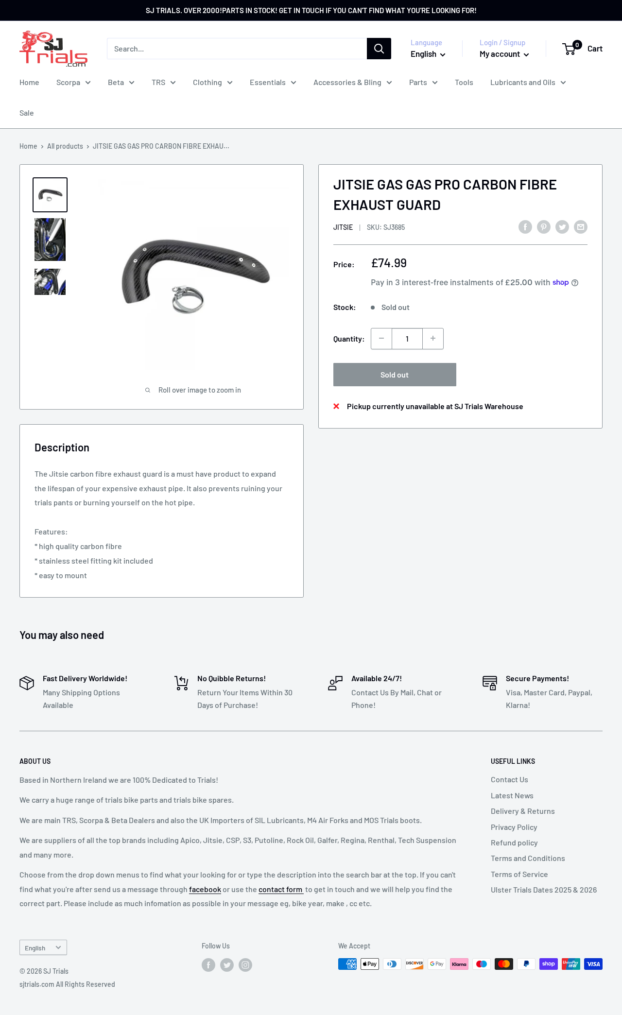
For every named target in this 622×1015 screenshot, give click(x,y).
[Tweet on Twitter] (562, 226)
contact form (281, 889)
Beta (116, 81)
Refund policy (514, 842)
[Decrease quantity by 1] (381, 338)
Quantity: (349, 338)
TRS (158, 81)
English (35, 948)
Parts (418, 81)
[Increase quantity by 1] (433, 338)
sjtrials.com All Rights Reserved (67, 984)
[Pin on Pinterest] (544, 226)
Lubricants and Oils (522, 81)
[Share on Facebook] (525, 226)
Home (29, 81)
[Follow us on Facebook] (208, 965)
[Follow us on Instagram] (245, 965)
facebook (205, 889)
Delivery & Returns (523, 810)
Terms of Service (519, 873)
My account (500, 53)
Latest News (512, 795)
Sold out (394, 373)
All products (65, 146)
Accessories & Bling (347, 81)
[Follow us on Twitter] (227, 965)
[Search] (379, 48)
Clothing (207, 81)
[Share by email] (580, 226)
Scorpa (68, 81)
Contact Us (509, 779)
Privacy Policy (514, 826)
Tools (464, 81)
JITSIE (343, 227)
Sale (26, 112)
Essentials (268, 81)
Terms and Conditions (528, 857)
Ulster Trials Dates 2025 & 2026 (544, 889)
